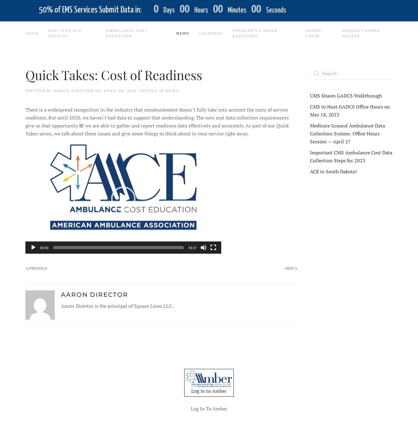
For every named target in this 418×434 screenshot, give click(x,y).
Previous (38, 268)
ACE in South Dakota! (333, 171)
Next (289, 268)
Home (32, 33)
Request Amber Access (361, 33)
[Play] (33, 248)
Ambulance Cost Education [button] (126, 33)
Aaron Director (74, 91)
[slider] (118, 247)
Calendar (211, 33)
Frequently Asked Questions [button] (255, 33)
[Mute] (203, 248)
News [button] (182, 33)
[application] (123, 199)
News (172, 91)
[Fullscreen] (213, 248)
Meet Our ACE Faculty (65, 33)
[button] (123, 198)
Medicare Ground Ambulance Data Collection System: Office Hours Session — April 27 (347, 133)
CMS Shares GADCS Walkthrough (346, 95)
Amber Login (313, 33)
